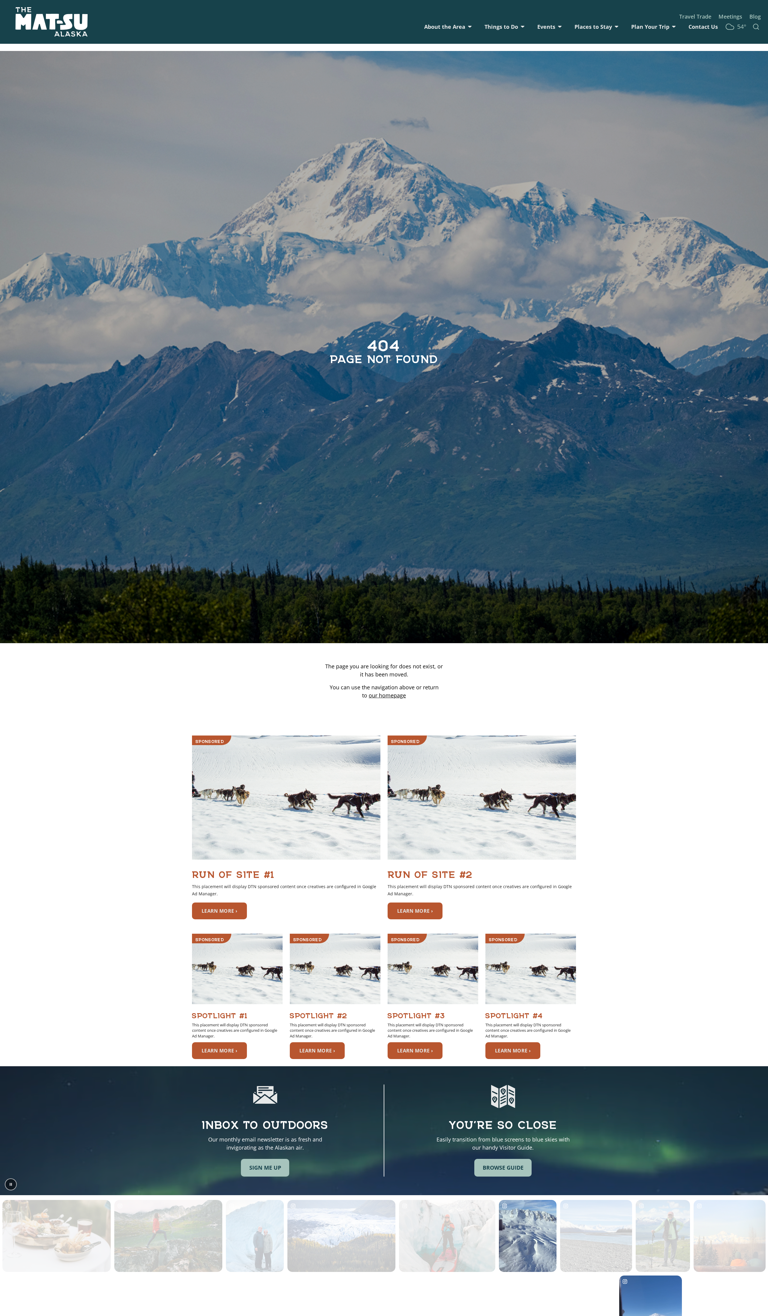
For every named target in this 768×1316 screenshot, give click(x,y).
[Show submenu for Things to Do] (522, 26)
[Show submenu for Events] (559, 26)
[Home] (51, 22)
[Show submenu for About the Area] (469, 26)
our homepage (387, 695)
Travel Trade (695, 16)
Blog (755, 16)
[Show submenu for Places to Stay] (616, 26)
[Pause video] (11, 1184)
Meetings (730, 16)
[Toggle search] (756, 26)
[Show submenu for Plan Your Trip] (673, 26)
